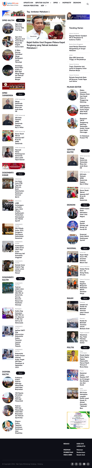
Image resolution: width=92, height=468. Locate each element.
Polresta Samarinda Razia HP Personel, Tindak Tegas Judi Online (78, 79)
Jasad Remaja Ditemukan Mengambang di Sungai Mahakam (77, 48)
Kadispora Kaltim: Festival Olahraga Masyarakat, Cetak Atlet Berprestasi (19, 383)
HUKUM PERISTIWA (31, 5)
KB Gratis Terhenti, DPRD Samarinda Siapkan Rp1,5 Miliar (19, 122)
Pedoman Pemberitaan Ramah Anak (81, 452)
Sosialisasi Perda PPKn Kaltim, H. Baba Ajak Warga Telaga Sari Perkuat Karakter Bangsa (19, 72)
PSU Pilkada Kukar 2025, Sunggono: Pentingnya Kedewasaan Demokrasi (19, 233)
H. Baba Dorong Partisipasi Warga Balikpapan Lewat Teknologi (19, 56)
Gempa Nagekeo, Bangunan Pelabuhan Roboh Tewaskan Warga (83, 287)
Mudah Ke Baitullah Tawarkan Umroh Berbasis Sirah (85, 325)
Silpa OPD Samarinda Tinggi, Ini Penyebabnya (77, 59)
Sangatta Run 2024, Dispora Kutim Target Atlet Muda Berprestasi (85, 109)
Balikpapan (18, 309)
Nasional (82, 302)
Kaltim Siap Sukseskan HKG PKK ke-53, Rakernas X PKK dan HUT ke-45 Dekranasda (19, 317)
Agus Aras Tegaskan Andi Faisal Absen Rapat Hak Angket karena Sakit (20, 42)
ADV (42, 5)
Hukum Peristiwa (74, 33)
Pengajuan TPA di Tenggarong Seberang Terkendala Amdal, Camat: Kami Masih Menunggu (85, 125)
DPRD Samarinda (20, 99)
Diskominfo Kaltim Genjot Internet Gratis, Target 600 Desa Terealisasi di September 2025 (20, 360)
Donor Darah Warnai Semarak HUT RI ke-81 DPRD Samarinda (19, 139)
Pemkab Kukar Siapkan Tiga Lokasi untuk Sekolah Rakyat (20, 269)
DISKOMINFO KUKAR (18, 225)
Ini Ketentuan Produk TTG (84, 137)
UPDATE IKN (28, 2)
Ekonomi (82, 318)
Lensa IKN (82, 252)
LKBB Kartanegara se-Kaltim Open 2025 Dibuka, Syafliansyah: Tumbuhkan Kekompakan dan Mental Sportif (19, 212)
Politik (82, 371)
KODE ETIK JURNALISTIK (81, 445)
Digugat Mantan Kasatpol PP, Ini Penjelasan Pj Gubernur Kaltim (78, 38)
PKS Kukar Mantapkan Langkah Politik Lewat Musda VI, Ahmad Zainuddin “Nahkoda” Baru (84, 400)
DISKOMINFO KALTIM (18, 284)
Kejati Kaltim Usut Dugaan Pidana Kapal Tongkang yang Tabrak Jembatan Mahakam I (46, 45)
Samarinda (33, 36)
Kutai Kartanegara (83, 352)
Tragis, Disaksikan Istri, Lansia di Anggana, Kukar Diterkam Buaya (78, 68)
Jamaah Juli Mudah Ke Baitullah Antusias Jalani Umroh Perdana (84, 309)
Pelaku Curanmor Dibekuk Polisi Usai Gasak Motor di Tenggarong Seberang (85, 96)
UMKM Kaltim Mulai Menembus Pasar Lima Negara (84, 212)
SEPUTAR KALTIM (42, 2)
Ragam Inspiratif (84, 332)
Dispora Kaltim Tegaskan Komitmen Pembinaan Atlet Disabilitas (19, 427)
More (20, 20)
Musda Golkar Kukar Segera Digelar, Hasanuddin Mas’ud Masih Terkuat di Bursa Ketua (84, 361)
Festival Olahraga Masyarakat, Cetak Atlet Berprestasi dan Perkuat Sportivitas (19, 412)
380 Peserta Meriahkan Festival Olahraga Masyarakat (19, 397)
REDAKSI (66, 444)
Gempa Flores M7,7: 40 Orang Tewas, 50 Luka (84, 272)
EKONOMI (77, 2)
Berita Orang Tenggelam (76, 44)
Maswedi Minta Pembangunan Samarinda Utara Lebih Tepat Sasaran (20, 155)
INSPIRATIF (66, 2)
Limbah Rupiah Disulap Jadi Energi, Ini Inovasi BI (84, 225)
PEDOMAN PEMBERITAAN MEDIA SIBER (68, 452)
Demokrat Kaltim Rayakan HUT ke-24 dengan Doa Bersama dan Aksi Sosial (84, 379)
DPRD (55, 2)
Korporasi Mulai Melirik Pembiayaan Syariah (84, 237)
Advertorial (18, 179)
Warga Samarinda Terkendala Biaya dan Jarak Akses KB (19, 106)
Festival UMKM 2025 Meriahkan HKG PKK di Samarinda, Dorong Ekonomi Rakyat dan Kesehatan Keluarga (19, 296)
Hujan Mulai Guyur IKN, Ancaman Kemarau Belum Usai (84, 259)
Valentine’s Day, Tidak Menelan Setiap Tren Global (84, 339)
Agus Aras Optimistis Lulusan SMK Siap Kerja (19, 27)
